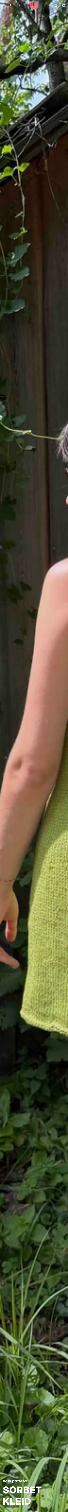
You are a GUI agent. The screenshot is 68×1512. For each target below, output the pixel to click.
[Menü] (4, 5)
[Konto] (56, 5)
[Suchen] (11, 5)
